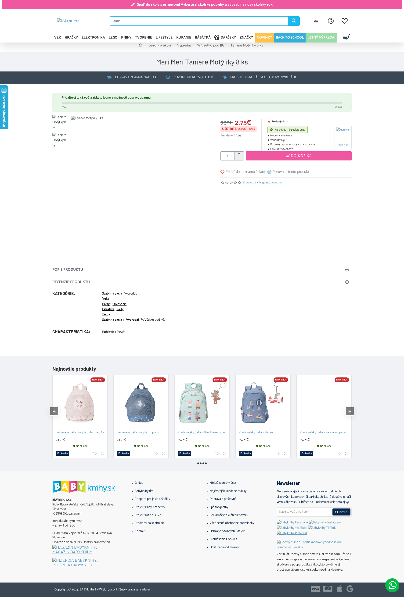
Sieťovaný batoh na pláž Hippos (138, 432)
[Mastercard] (327, 588)
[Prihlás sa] (331, 21)
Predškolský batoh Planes (256, 432)
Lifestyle (108, 309)
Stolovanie (119, 304)
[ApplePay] (339, 588)
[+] (239, 154)
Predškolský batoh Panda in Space (323, 432)
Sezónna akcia (160, 46)
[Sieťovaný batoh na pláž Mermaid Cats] (80, 402)
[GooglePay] (350, 588)
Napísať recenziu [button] (270, 182)
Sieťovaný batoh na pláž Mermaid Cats (81, 432)
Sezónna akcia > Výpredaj (120, 320)
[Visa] (315, 588)
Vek (105, 299)
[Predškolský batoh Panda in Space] (324, 402)
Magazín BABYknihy (72, 552)
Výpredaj (184, 46)
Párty (106, 304)
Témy (106, 314)
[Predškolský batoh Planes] (263, 402)
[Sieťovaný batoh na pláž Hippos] (141, 402)
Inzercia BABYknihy (72, 565)
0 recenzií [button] (249, 182)
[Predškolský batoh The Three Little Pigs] (202, 402)
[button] (62, 118)
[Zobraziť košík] (346, 38)
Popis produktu (67, 270)
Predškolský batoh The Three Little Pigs (203, 432)
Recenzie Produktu (71, 282)
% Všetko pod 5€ (210, 46)
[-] (239, 158)
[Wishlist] (345, 21)
